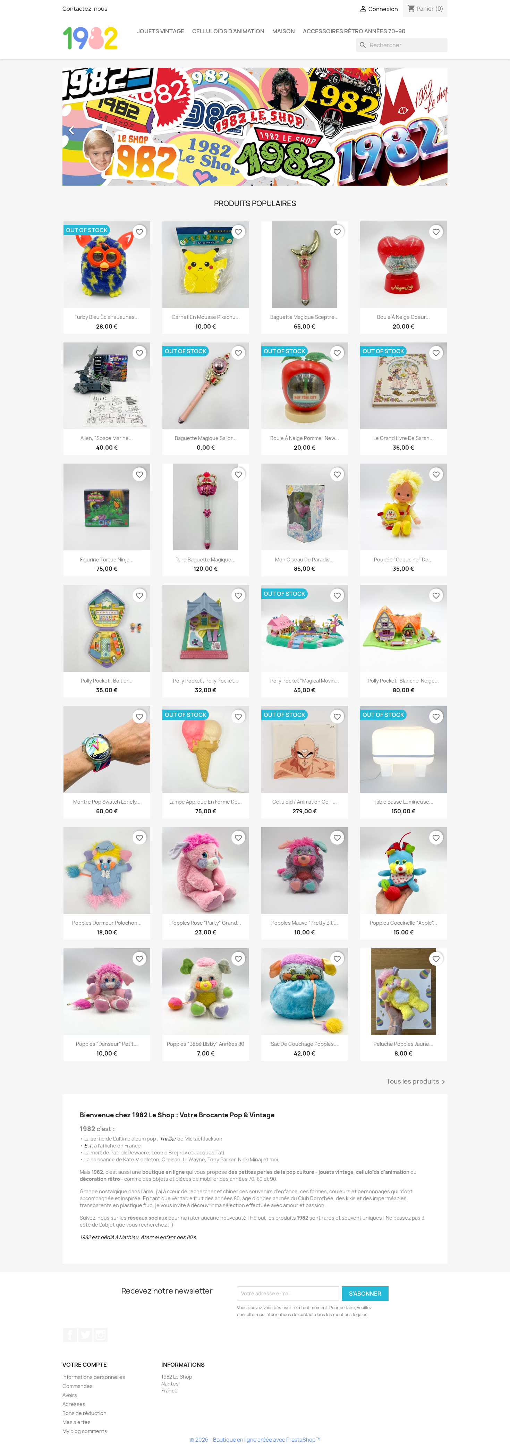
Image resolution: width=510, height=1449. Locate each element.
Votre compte (84, 1364)
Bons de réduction (84, 1413)
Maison (283, 31)
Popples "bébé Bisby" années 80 (205, 1044)
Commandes (77, 1386)
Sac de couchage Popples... (304, 1044)
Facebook (70, 1335)
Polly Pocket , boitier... (107, 680)
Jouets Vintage (160, 31)
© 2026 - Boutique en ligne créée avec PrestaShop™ (255, 1439)
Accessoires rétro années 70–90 (354, 31)
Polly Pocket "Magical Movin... (304, 680)
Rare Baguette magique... (206, 559)
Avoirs (69, 1395)
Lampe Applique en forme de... (205, 801)
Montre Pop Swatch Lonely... (107, 801)
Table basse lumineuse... (403, 801)
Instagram (101, 1335)
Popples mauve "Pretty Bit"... (304, 923)
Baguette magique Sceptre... (304, 317)
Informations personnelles (93, 1377)
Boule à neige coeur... (403, 317)
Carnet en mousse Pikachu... (206, 317)
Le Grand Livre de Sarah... (403, 438)
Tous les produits (417, 1082)
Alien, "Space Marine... (106, 438)
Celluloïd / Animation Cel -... (304, 801)
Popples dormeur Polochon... (107, 923)
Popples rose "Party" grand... (205, 923)
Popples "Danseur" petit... (107, 1044)
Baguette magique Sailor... (206, 438)
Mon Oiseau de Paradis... (304, 559)
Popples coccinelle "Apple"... (403, 923)
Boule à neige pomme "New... (304, 438)
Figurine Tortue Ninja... (107, 559)
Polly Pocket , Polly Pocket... (205, 680)
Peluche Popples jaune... (403, 1044)
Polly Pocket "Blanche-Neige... (403, 680)
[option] (255, 127)
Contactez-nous (85, 8)
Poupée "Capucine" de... (403, 559)
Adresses (73, 1404)
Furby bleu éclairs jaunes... (107, 317)
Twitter (85, 1335)
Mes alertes (76, 1422)
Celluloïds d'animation (228, 31)
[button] (91, 127)
